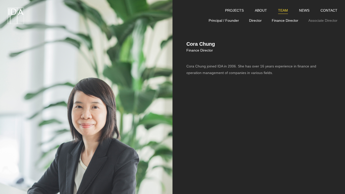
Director (255, 20)
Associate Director (322, 20)
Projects (234, 10)
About (261, 10)
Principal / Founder (224, 20)
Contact (329, 10)
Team (283, 10)
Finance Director (285, 20)
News (304, 10)
